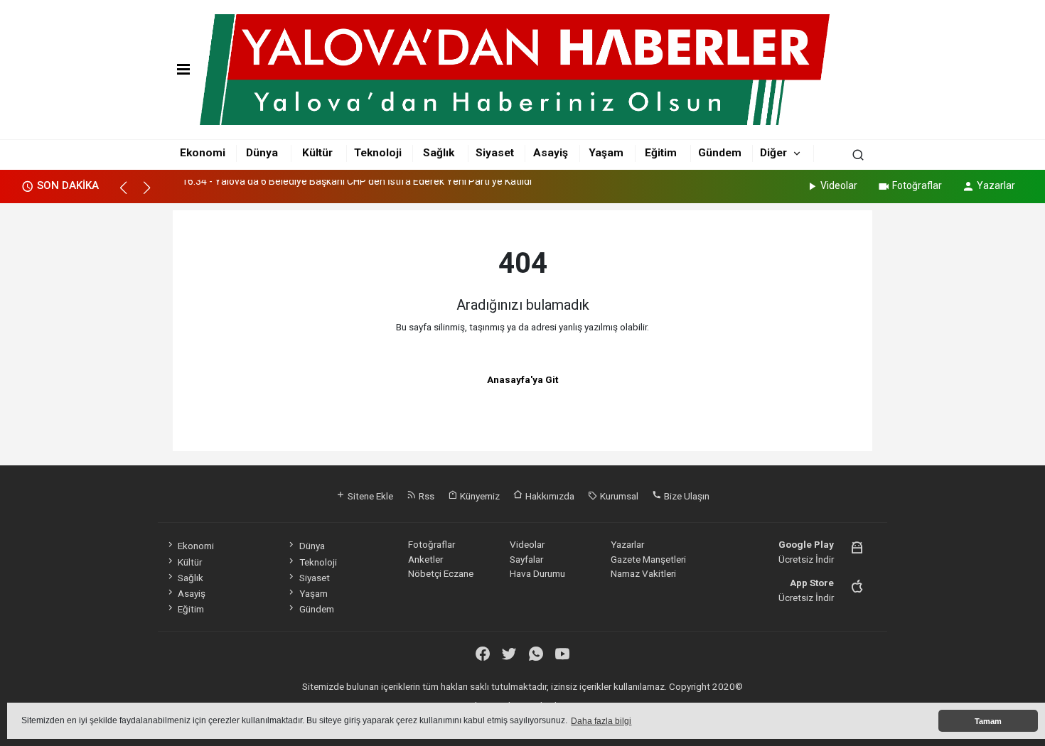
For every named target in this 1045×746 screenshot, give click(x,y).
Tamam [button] (988, 721)
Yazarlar (996, 185)
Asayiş (550, 152)
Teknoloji (378, 152)
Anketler (425, 559)
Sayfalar (526, 559)
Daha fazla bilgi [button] (601, 721)
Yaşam (606, 152)
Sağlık (438, 152)
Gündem (719, 152)
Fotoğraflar (917, 185)
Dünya (262, 152)
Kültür (317, 152)
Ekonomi (202, 152)
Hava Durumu (537, 573)
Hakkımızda (548, 496)
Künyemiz (479, 496)
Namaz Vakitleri (643, 573)
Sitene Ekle (369, 496)
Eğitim (661, 152)
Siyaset (495, 152)
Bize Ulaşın (685, 496)
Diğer (773, 152)
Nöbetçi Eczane (440, 573)
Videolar (838, 185)
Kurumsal (618, 496)
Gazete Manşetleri (648, 559)
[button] (129, 194)
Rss (425, 496)
